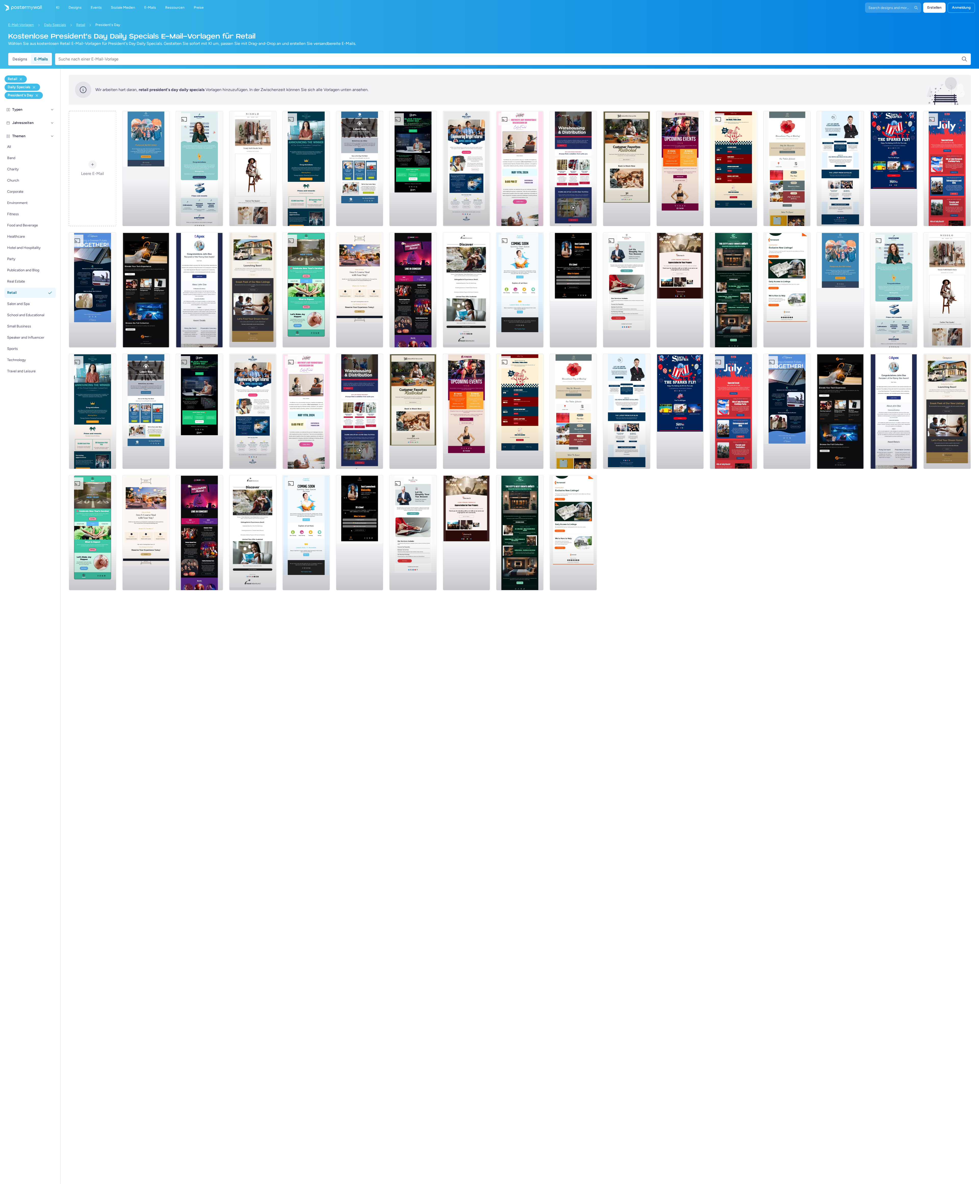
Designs (19, 59)
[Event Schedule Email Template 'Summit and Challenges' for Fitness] (680, 168)
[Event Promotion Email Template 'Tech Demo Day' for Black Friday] (413, 168)
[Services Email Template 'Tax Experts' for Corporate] (626, 290)
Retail (80, 25)
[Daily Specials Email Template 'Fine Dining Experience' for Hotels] (359, 290)
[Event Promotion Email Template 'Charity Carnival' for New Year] (306, 290)
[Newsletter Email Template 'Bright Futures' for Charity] (466, 168)
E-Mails (41, 59)
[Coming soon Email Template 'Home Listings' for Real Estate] (787, 290)
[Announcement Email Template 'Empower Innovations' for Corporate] (199, 168)
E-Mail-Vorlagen (21, 25)
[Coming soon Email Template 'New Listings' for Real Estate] (253, 290)
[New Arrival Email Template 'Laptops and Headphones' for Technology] (146, 290)
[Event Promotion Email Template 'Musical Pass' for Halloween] (413, 290)
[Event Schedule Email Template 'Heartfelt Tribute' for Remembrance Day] (787, 168)
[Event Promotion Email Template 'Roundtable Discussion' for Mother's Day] (520, 168)
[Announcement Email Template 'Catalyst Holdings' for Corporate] (306, 168)
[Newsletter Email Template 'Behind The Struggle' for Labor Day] (359, 168)
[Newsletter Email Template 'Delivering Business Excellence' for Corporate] (840, 168)
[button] (52, 110)
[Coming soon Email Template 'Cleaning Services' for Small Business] (520, 290)
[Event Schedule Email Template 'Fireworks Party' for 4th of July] (947, 168)
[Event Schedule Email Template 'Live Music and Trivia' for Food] (733, 168)
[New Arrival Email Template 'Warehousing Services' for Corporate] (573, 168)
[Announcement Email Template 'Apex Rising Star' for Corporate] (199, 290)
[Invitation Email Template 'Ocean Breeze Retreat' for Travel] (466, 290)
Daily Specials (55, 25)
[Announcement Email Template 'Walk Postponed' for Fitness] (146, 168)
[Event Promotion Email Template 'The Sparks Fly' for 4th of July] (894, 168)
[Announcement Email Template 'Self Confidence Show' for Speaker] (573, 290)
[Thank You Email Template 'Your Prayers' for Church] (680, 290)
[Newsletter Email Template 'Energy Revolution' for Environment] (92, 290)
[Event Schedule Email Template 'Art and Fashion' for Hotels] (733, 290)
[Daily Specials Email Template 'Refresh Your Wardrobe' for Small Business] (253, 168)
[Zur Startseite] (21, 8)
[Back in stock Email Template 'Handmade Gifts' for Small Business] (626, 168)
